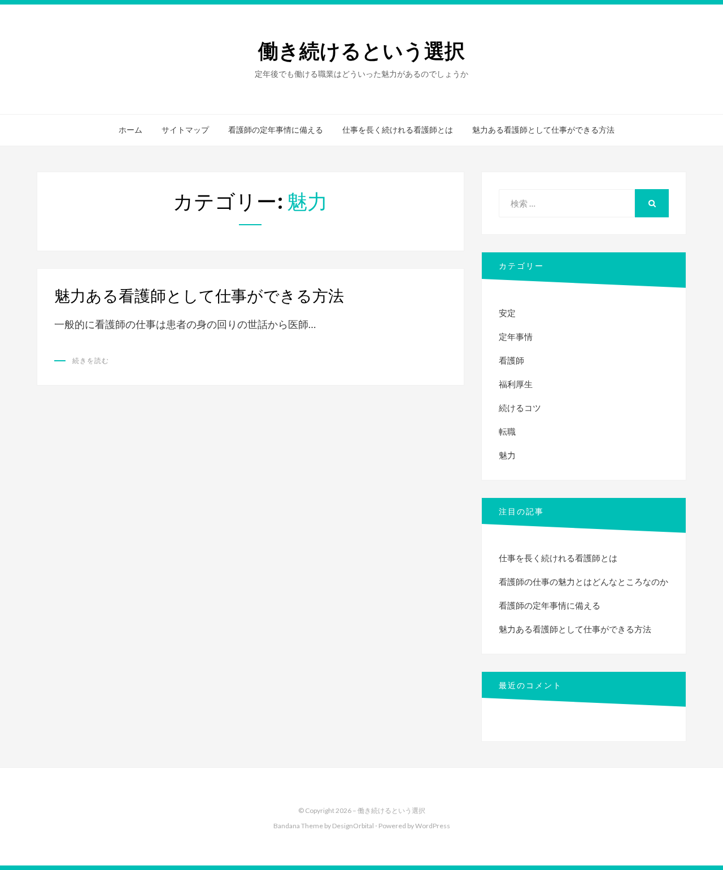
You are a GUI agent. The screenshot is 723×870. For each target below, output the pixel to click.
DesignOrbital (353, 825)
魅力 (507, 455)
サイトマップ (185, 130)
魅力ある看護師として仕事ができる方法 (543, 130)
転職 (507, 431)
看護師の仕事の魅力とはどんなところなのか (583, 581)
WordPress (432, 825)
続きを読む (90, 360)
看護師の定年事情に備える (275, 130)
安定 (507, 313)
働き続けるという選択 (361, 51)
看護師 (511, 360)
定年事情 (516, 336)
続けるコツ (520, 408)
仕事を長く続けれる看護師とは (397, 130)
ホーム (130, 130)
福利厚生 (516, 384)
